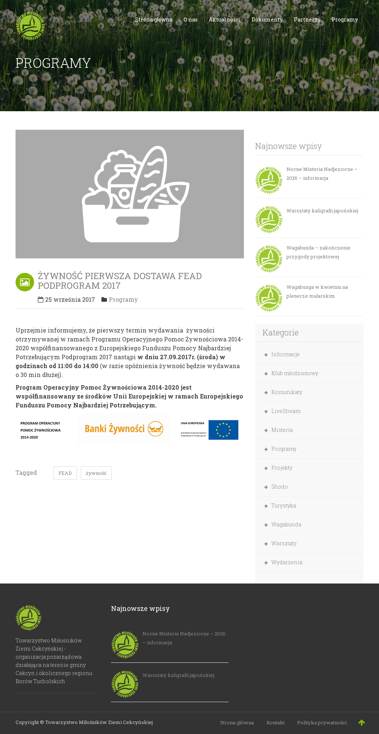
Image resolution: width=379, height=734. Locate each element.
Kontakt (275, 722)
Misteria (282, 429)
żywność (96, 473)
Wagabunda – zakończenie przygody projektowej (318, 252)
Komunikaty (286, 392)
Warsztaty (283, 543)
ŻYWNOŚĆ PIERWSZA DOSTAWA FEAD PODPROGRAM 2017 (120, 280)
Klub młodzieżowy (294, 373)
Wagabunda (286, 524)
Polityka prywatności (322, 722)
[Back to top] (361, 722)
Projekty (281, 467)
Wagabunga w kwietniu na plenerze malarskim (317, 291)
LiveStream (286, 410)
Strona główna (237, 722)
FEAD (65, 473)
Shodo (279, 486)
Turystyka (283, 505)
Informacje (285, 354)
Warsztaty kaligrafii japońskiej (322, 210)
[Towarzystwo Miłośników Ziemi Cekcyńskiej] (30, 24)
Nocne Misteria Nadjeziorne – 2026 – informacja (322, 173)
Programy (123, 299)
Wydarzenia (286, 562)
